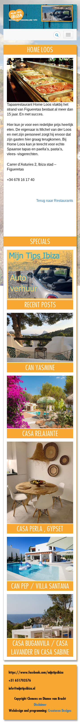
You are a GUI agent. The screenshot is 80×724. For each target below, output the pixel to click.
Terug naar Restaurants (54, 200)
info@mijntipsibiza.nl (22, 688)
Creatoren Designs (59, 710)
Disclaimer (40, 704)
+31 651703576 (20, 680)
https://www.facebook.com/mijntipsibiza (36, 672)
